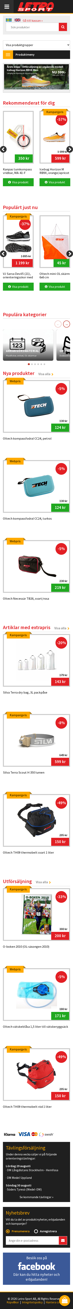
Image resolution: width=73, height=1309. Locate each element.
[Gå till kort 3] (35, 364)
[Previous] (3, 149)
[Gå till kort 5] (41, 364)
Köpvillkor (13, 1302)
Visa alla (44, 374)
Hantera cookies (56, 1302)
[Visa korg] (64, 1301)
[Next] (69, 149)
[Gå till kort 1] (29, 364)
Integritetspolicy (32, 1302)
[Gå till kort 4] (38, 364)
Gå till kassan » (33, 20)
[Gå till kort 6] (44, 364)
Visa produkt (20, 182)
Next (63, 78)
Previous (10, 78)
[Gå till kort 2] (32, 364)
